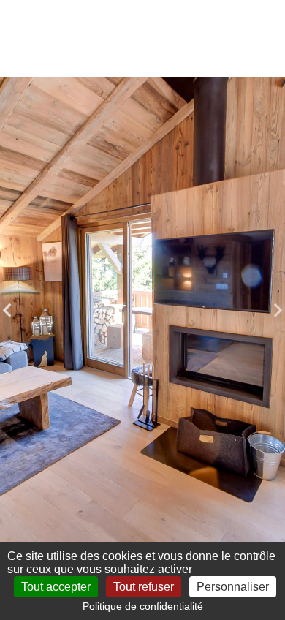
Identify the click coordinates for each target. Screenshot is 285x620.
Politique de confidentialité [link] (143, 606)
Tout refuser (143, 587)
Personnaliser (233, 587)
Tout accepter (56, 587)
